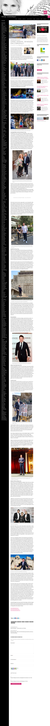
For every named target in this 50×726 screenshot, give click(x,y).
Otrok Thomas (3, 260)
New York (27, 621)
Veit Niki (2, 390)
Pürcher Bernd (3, 287)
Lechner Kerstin (3, 213)
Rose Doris (2, 308)
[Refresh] (17, 668)
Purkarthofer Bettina (4, 288)
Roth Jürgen (3, 310)
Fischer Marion (3, 97)
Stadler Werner (3, 359)
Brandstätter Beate (3, 57)
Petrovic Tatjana (3, 266)
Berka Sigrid (3, 50)
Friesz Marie (3, 105)
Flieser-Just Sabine (3, 99)
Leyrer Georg (3, 218)
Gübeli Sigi (2, 136)
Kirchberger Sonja (3, 180)
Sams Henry (3, 319)
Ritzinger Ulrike (3, 305)
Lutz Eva (2, 223)
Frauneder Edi (3, 101)
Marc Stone (2, 231)
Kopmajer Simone (3, 195)
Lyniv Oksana (3, 225)
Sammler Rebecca (3, 318)
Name (12, 655)
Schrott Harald (3, 344)
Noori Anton (3, 252)
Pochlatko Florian (3, 273)
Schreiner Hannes (3, 342)
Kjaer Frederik (3, 181)
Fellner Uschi (3, 90)
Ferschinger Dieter (3, 93)
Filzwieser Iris (3, 94)
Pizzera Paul (3, 268)
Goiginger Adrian (3, 122)
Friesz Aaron (3, 104)
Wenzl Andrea (3, 403)
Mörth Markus (3, 239)
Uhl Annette (3, 388)
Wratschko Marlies (3, 414)
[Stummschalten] (46, 31)
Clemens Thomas (3, 70)
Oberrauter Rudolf (3, 255)
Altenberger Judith (3, 27)
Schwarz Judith (3, 346)
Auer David (2, 36)
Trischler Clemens (3, 386)
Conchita (2, 71)
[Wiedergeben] (38, 31)
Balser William (3, 44)
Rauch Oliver (3, 295)
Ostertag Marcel (3, 259)
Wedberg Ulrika (3, 401)
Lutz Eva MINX (3, 224)
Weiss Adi (2, 402)
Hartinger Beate (3, 148)
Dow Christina (3, 77)
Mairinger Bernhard (4, 228)
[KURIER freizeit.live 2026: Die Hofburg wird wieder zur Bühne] (39, 81)
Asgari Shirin (3, 34)
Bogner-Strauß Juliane (4, 55)
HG (17, 45)
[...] (43, 83)
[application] (43, 29)
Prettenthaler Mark (3, 283)
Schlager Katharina (3, 325)
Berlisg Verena (3, 51)
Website (12, 663)
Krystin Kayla (3, 204)
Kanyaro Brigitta (3, 178)
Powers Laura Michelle (4, 282)
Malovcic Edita (3, 230)
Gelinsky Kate (3, 114)
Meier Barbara (3, 234)
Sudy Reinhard (3, 368)
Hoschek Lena (3, 168)
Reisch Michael (3, 301)
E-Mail (38, 66)
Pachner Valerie (3, 261)
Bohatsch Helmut (3, 56)
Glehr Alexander (3, 117)
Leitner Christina (3, 216)
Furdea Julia (3, 108)
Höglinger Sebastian (4, 160)
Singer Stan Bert (3, 353)
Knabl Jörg (2, 185)
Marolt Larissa (3, 232)
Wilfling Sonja (3, 407)
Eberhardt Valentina (4, 80)
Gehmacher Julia (3, 113)
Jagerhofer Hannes (3, 171)
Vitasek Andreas (3, 392)
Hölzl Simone (3, 164)
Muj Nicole (2, 246)
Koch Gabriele (3, 188)
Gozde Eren (3, 125)
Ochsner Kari (3, 256)
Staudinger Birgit (3, 361)
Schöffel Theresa (3, 336)
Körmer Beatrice (3, 196)
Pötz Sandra (3, 281)
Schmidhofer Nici (3, 328)
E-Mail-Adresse (13, 659)
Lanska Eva (2, 212)
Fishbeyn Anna (3, 98)
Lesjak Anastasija (3, 217)
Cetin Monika (3, 69)
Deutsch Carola (3, 75)
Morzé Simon (3, 240)
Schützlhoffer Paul (3, 345)
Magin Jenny (3, 226)
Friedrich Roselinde (4, 103)
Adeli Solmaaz (3, 23)
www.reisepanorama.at (40, 120)
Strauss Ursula (3, 364)
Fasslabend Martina (4, 87)
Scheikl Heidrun (3, 322)
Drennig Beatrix (3, 78)
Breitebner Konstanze (4, 58)
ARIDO (2, 33)
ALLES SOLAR (3, 26)
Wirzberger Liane (3, 408)
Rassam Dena (3, 293)
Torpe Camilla (3, 383)
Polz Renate (3, 277)
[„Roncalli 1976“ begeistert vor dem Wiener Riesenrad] (39, 90)
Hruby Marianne (3, 169)
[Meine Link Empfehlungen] (43, 118)
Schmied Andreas (3, 329)
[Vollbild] (47, 31)
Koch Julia (2, 189)
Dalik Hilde (2, 73)
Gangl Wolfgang (3, 111)
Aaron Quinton (3, 22)
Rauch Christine (3, 294)
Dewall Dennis (3, 76)
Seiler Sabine (3, 350)
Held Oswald (3, 149)
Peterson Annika (3, 265)
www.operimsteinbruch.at (15, 609)
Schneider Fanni (3, 332)
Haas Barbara (3, 141)
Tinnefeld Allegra (3, 381)
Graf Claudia (3, 126)
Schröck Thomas (3, 343)
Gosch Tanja (3, 124)
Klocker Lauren (3, 184)
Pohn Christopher (3, 275)
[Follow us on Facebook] (38, 60)
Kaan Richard (3, 175)
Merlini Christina (3, 235)
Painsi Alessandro (3, 262)
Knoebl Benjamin (3, 187)
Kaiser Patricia (3, 176)
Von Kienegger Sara (4, 393)
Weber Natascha (3, 399)
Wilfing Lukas (3, 406)
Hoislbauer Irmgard (4, 161)
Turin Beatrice (3, 387)
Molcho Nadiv (3, 237)
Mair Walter (3, 227)
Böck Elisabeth (3, 54)
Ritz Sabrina (2, 304)
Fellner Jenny (3, 89)
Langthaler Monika (3, 211)
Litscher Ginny (3, 220)
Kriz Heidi (2, 203)
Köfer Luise (2, 191)
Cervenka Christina (3, 68)
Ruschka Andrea (3, 314)
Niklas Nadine (3, 251)
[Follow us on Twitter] (40, 60)
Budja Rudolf (3, 61)
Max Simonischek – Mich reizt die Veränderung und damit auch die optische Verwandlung (22, 631)
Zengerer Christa (3, 417)
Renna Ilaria (2, 302)
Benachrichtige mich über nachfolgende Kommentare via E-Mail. (21, 677)
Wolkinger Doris (3, 413)
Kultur (23, 621)
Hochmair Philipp (3, 153)
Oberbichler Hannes (4, 254)
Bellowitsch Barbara (4, 47)
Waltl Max (2, 397)
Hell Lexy (2, 150)
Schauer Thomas (3, 321)
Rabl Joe (2, 291)
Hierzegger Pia (3, 152)
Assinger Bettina (3, 35)
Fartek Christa (3, 86)
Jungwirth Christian (4, 173)
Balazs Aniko (3, 42)
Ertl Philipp (2, 84)
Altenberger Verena (4, 28)
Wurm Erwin (3, 415)
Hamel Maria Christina (4, 147)
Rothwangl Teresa (3, 311)
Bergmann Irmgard (3, 49)
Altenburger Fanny (3, 29)
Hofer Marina (3, 157)
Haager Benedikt (3, 140)
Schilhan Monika (3, 324)
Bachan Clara (3, 41)
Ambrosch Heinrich (4, 30)
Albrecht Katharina (3, 25)
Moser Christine (3, 241)
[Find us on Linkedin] (42, 60)
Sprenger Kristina (3, 358)
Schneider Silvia (3, 333)
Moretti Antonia (3, 238)
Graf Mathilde (3, 127)
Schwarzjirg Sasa (3, 347)
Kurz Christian (3, 205)
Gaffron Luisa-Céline (4, 110)
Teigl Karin (2, 376)
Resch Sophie (3, 303)
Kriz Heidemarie (3, 202)
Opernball (31, 621)
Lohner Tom (3, 221)
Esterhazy (19, 621)
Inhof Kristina (3, 170)
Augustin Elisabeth (3, 37)
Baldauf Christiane (3, 43)
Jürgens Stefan (3, 174)
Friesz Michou (3, 106)
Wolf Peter (2, 411)
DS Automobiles (13, 621)
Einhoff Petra (3, 82)
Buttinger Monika (3, 62)
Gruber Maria (3, 134)
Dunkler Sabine (3, 79)
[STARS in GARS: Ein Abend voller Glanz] (39, 99)
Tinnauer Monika (3, 380)
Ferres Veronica (3, 92)
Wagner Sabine (3, 394)
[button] (18, 93)
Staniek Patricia (3, 360)
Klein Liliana (3, 183)
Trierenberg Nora (3, 385)
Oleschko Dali (3, 258)
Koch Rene (2, 190)
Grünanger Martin (3, 135)
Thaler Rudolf (3, 378)
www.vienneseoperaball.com (15, 610)
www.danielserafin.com (14, 608)
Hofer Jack (2, 156)
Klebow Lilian (3, 182)
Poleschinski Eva (3, 276)
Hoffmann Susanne (3, 159)
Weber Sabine (3, 400)
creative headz (3, 72)
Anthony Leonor (3, 32)
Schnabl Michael (3, 331)
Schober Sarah (3, 335)
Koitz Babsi (2, 192)
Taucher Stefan (3, 374)
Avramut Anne (3, 40)
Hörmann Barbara (3, 167)
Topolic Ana (2, 382)
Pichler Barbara (3, 267)
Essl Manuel (3, 85)
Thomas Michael (3, 379)
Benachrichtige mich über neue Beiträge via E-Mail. (19, 681)
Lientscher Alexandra (4, 219)
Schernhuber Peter (3, 323)
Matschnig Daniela (3, 233)
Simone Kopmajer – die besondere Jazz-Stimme (18, 628)
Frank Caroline (3, 100)
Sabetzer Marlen (3, 315)
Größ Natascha (3, 133)
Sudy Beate (2, 367)
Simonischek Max (3, 352)
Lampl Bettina (3, 209)
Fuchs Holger (3, 107)
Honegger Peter (3, 166)
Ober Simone (3, 253)
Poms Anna (2, 279)
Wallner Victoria (3, 396)
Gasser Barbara (3, 112)
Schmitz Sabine (3, 330)
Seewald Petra (3, 349)
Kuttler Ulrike (3, 206)
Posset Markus (3, 280)
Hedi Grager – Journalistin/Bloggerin (8, 16)
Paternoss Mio (3, 263)
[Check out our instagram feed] (44, 60)
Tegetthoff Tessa (3, 375)
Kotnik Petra (3, 197)
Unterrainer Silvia (3, 389)
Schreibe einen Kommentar (24, 45)
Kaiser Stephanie (3, 177)
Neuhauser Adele (3, 249)
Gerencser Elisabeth (4, 115)
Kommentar (13, 642)
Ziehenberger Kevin (4, 418)
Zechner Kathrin (3, 416)
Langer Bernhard (3, 210)
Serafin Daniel (3, 351)
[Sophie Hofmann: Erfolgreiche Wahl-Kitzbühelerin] (39, 108)
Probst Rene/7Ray (3, 284)
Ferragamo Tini (3, 91)
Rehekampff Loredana (4, 296)
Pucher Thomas (3, 286)
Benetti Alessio (3, 48)
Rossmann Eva (3, 309)
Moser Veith (3, 242)
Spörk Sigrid (2, 357)
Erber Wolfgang (3, 83)
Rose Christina (3, 307)
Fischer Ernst (3, 96)
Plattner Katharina (3, 269)
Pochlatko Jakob (3, 274)
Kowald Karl (3, 198)
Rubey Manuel (3, 312)
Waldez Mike (3, 395)
